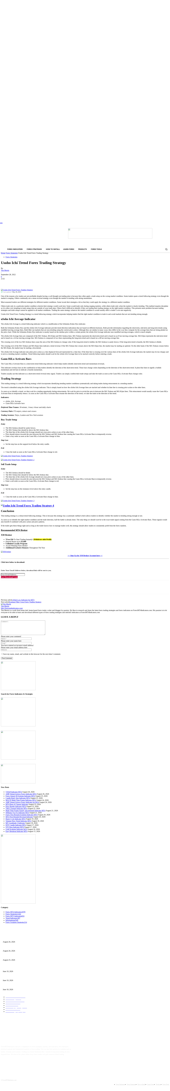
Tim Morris (5, 270)
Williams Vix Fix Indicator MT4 (17, 813)
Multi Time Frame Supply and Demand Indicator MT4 (25, 811)
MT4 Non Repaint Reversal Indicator (19, 817)
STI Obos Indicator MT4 (15, 827)
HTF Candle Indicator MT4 (16, 825)
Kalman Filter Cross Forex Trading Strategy (25, 602)
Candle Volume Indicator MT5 (13, 977)
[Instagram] (11, 1062)
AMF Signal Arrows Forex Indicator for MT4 (22, 802)
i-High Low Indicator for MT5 (23, 600)
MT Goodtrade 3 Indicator (15, 823)
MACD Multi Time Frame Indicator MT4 (21, 800)
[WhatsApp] (30, 282)
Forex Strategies (12, 253)
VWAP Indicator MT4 (14, 792)
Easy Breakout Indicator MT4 (16, 831)
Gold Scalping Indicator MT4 (16, 829)
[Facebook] (5, 282)
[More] (38, 282)
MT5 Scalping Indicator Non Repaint (15, 986)
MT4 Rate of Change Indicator (17, 804)
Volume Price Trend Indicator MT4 (18, 821)
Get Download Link (9, 577)
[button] (166, 249)
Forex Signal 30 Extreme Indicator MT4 (20, 796)
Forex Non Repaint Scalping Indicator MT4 (22, 815)
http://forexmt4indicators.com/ (12, 608)
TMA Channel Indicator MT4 (16, 808)
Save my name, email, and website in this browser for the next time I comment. (32, 654)
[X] (13, 282)
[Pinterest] (21, 282)
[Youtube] (26, 1062)
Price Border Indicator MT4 (16, 806)
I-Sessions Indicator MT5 (11, 967)
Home (3, 253)
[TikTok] (18, 1062)
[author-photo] (6, 604)
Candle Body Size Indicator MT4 (18, 798)
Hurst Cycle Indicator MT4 (15, 819)
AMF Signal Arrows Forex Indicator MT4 (21, 794)
